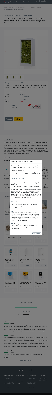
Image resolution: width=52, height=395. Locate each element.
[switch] (12, 211)
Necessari (16, 201)
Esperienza (16, 211)
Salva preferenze (36, 233)
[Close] (40, 162)
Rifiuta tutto (21, 178)
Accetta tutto (14, 178)
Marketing (16, 224)
